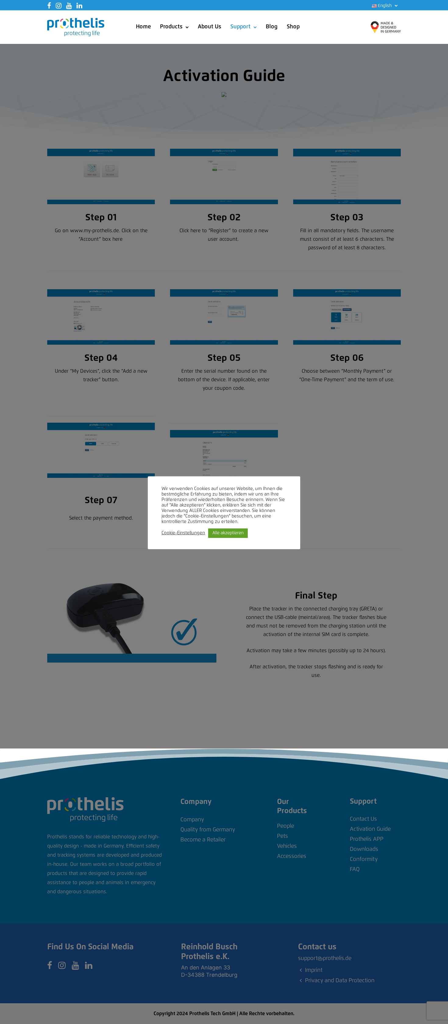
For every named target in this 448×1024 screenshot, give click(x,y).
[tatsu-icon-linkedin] (79, 5)
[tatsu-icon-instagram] (59, 5)
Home (143, 27)
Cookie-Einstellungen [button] (183, 533)
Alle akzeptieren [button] (228, 533)
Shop (293, 27)
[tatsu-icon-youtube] (69, 5)
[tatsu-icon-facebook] (49, 5)
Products (171, 27)
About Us (209, 27)
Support (240, 27)
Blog (272, 27)
